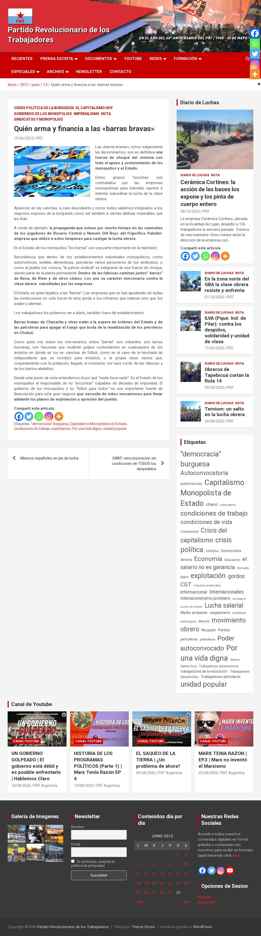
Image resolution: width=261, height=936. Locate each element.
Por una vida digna (86, 429)
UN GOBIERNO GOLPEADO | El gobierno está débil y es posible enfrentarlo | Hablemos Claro (36, 765)
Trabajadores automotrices (219, 666)
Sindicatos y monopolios (38, 119)
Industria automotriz (207, 585)
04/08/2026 (145, 773)
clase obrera (228, 505)
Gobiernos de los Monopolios (43, 114)
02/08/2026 (208, 773)
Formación (185, 58)
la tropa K (239, 598)
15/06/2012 (23, 138)
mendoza (239, 613)
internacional (193, 592)
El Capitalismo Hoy (94, 108)
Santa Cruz (188, 666)
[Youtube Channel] (230, 870)
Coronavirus (189, 531)
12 (146, 873)
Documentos (98, 58)
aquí (235, 855)
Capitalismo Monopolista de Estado (98, 424)
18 (138, 883)
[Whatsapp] (38, 416)
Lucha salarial (224, 605)
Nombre (77, 827)
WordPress (202, 927)
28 (162, 892)
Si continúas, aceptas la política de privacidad (93, 864)
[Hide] (259, 84)
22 (170, 883)
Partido (224, 630)
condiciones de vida (206, 522)
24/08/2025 (214, 421)
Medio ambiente (193, 612)
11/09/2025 (214, 348)
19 (146, 883)
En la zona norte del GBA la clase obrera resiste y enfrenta (227, 284)
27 (154, 892)
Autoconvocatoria (204, 473)
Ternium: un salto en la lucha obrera (225, 412)
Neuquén (208, 630)
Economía (208, 558)
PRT (39, 138)
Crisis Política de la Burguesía (44, 108)
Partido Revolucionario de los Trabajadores (73, 927)
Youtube (133, 58)
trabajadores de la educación (203, 671)
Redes (156, 58)
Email (75, 844)
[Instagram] (48, 416)
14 (162, 873)
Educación (232, 560)
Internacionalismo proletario (205, 598)
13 (154, 873)
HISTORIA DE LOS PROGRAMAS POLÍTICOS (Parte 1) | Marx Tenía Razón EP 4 (98, 765)
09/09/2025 (214, 388)
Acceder (205, 897)
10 (186, 864)
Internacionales (226, 592)
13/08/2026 (83, 786)
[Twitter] (28, 416)
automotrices (191, 484)
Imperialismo (86, 114)
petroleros (207, 639)
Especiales (23, 71)
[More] (58, 416)
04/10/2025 (190, 211)
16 (178, 873)
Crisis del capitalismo (203, 535)
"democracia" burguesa (50, 424)
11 (138, 873)
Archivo (55, 71)
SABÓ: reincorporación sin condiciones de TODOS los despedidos (134, 463)
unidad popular (115, 429)
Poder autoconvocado (207, 643)
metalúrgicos (188, 621)
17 (186, 873)
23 (178, 883)
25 (138, 892)
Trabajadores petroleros (221, 677)
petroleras (189, 639)
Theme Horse (143, 927)
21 (162, 883)
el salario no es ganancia (213, 563)
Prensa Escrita (56, 58)
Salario (235, 659)
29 (170, 892)
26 (146, 892)
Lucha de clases (191, 606)
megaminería (220, 613)
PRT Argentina (45, 786)
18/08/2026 (21, 786)
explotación (61, 429)
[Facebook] (19, 416)
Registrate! (207, 902)
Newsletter (89, 71)
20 (154, 883)
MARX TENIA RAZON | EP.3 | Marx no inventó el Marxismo (223, 759)
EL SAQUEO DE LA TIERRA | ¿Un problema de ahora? (158, 759)
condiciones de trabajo (32, 429)
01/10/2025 (214, 297)
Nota (106, 114)
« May (139, 902)
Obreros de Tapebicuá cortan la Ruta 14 (227, 375)
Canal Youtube (26, 741)
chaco (212, 504)
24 (186, 883)
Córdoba (212, 551)
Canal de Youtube (31, 704)
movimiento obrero (213, 624)
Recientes (22, 58)
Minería (204, 621)
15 (170, 873)
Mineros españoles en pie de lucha (49, 458)
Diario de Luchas (199, 102)
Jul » (186, 902)
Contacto (120, 71)
